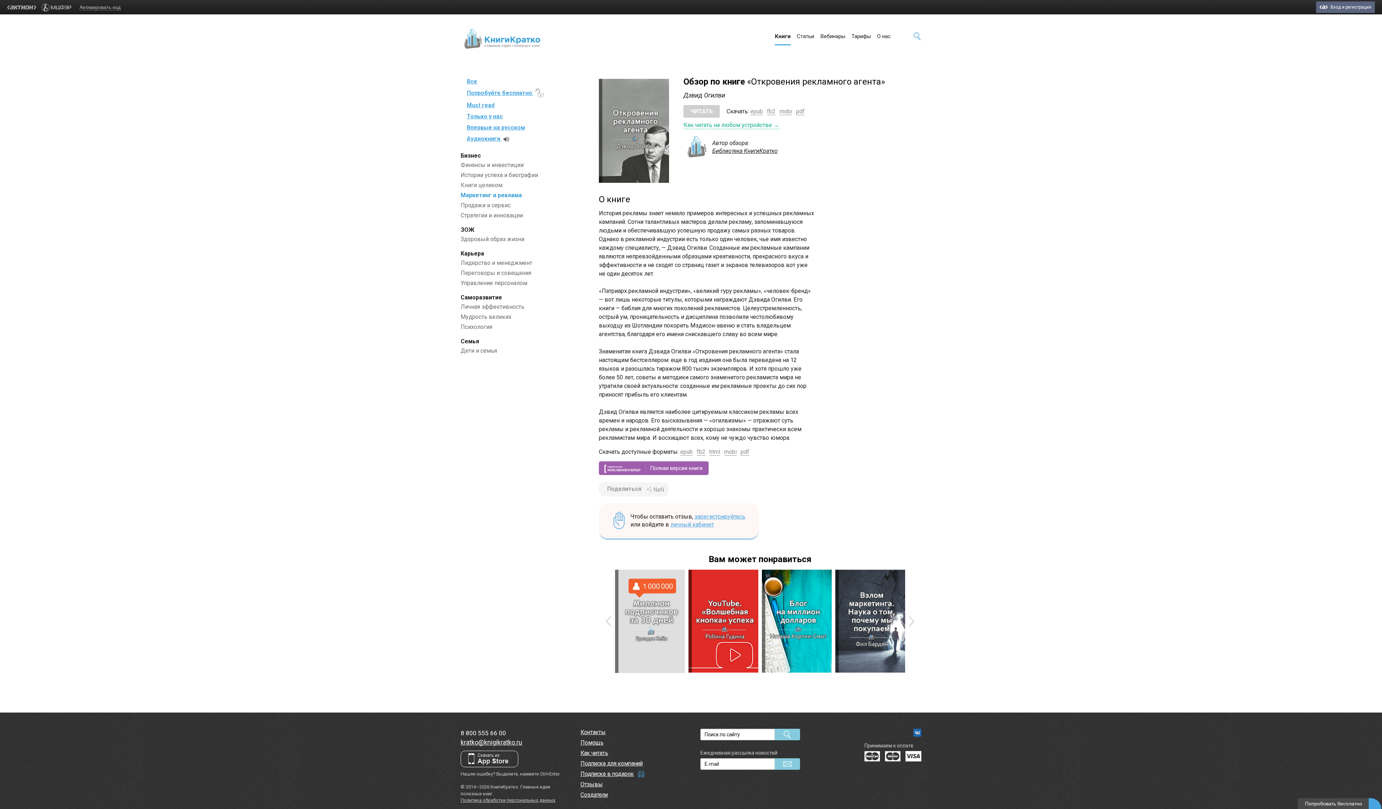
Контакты (593, 732)
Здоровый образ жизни (492, 239)
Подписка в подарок (607, 773)
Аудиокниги (484, 138)
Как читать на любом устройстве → (731, 125)
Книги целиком (481, 185)
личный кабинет (692, 524)
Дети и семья (479, 350)
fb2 (771, 111)
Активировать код (100, 7)
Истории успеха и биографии (499, 175)
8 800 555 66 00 (483, 733)
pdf (800, 111)
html (714, 451)
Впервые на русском (496, 127)
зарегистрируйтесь (720, 516)
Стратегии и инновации (492, 215)
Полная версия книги (676, 468)
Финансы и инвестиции (492, 165)
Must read (480, 105)
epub (756, 111)
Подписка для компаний (612, 763)
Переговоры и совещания (496, 273)
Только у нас (485, 116)
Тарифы (861, 36)
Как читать (594, 753)
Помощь (592, 742)
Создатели (594, 794)
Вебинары (832, 36)
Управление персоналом (494, 283)
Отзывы (592, 784)
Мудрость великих (486, 316)
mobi (786, 111)
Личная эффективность (492, 306)
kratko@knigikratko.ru (491, 742)
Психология (476, 327)
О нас (884, 36)
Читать (701, 111)
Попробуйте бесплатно (500, 93)
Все (472, 81)
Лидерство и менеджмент (496, 262)
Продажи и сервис (486, 205)
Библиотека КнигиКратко (745, 151)
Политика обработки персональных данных (508, 800)
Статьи (805, 36)
